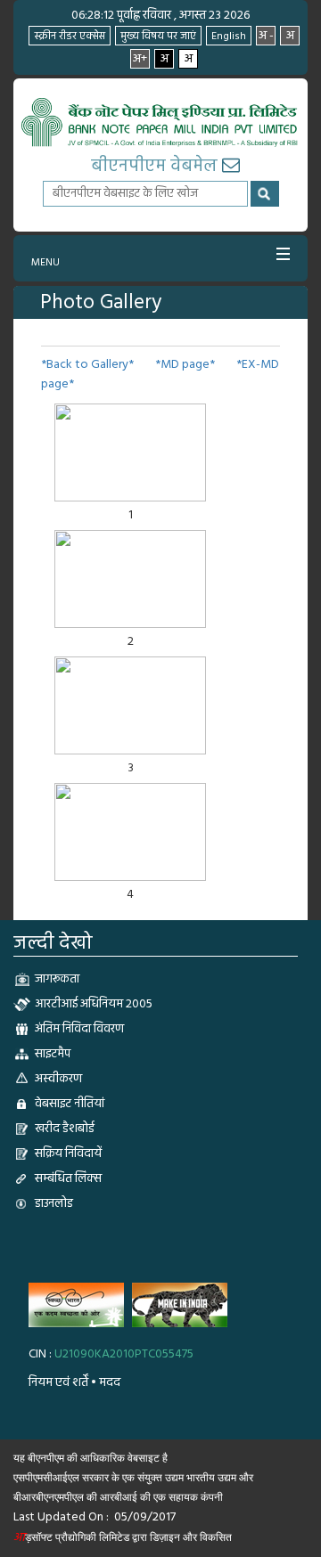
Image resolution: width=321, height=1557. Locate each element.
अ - (266, 35)
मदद (109, 1383)
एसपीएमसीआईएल (46, 1477)
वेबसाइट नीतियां (69, 1104)
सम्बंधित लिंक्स (68, 1179)
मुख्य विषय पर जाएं (158, 36)
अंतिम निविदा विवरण (79, 1029)
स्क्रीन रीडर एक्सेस (69, 36)
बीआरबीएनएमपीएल (48, 1497)
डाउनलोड (54, 1204)
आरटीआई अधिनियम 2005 (93, 1004)
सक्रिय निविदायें (68, 1154)
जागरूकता (57, 979)
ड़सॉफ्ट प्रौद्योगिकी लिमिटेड (71, 1537)
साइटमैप (52, 1054)
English (228, 36)
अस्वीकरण (58, 1079)
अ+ (140, 59)
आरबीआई (120, 1497)
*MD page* (185, 365)
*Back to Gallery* (87, 365)
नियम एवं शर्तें (58, 1383)
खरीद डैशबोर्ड (65, 1129)
